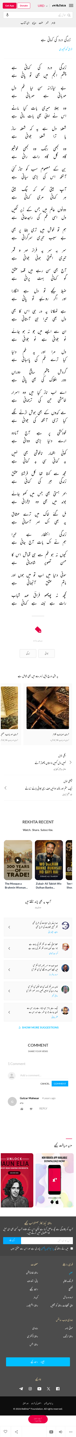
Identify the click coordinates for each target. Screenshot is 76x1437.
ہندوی (35, 1328)
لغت (41, 23)
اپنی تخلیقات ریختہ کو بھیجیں (61, 1305)
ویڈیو (34, 23)
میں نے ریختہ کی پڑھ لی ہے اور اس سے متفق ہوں (39, 1248)
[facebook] (58, 1388)
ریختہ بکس (34, 1344)
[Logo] (59, 6)
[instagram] (30, 1388)
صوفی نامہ (69, 1328)
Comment (60, 1083)
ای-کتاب (25, 23)
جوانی (46, 653)
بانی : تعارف (32, 1280)
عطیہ (71, 1272)
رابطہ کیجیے (34, 1289)
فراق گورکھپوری (65, 49)
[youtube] (39, 1388)
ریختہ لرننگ (68, 1336)
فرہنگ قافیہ (68, 1280)
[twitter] (48, 1388)
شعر (47, 23)
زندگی (28, 653)
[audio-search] (7, 15)
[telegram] (21, 1388)
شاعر (53, 23)
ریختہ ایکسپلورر (32, 1305)
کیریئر (35, 1297)
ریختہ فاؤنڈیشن (32, 1272)
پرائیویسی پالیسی (47, 1248)
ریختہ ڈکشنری (32, 1336)
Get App (9, 5)
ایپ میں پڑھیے (38, 1419)
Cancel (45, 1083)
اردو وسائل (68, 1297)
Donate (24, 5)
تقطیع (71, 1289)
